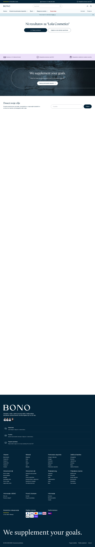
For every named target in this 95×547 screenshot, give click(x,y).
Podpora (89, 11)
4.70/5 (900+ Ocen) (13, 1)
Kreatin (49, 464)
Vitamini (5, 454)
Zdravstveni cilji (8, 471)
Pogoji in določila (73, 543)
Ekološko (50, 475)
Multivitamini (6, 457)
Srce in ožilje (6, 481)
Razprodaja (53, 11)
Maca (71, 464)
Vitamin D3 (5, 459)
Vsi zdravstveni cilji (30, 483)
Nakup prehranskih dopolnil (46, 83)
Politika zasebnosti (82, 543)
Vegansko (50, 473)
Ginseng (72, 463)
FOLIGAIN (72, 475)
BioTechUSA (73, 479)
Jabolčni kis (73, 461)
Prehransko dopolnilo (54, 454)
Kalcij (27, 459)
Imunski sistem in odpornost (32, 479)
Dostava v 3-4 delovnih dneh (48, 1)
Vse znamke (73, 483)
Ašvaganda (73, 457)
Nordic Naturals (74, 477)
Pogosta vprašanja (30, 498)
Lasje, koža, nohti (7, 483)
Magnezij (28, 457)
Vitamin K (5, 464)
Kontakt (83, 11)
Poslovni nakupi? (7, 498)
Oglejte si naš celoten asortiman (59, 30)
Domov (5, 11)
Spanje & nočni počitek (31, 473)
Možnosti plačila (52, 498)
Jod (27, 464)
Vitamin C (5, 461)
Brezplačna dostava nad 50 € (85, 1)
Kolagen (50, 459)
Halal (49, 477)
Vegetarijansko (51, 479)
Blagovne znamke (41, 11)
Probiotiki (50, 461)
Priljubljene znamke (76, 471)
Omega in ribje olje (52, 457)
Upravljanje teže (7, 479)
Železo (27, 463)
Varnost (90, 543)
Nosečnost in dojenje (30, 481)
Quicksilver (72, 481)
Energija (5, 477)
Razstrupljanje (6, 475)
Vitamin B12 (6, 463)
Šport (31, 11)
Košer (49, 481)
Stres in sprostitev (30, 477)
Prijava (87, 106)
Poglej (53, 14)
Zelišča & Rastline (75, 454)
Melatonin (50, 463)
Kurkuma (72, 459)
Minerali (28, 454)
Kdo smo (5, 496)
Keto (49, 483)
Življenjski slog (52, 471)
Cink (27, 461)
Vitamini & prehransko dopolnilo (17, 11)
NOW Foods (73, 473)
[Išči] (60, 6)
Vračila (49, 499)
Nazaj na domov (36, 30)
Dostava (50, 496)
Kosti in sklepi (6, 473)
